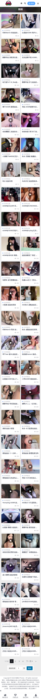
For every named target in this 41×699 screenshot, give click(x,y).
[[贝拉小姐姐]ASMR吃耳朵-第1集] (10, 640)
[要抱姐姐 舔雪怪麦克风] (30, 442)
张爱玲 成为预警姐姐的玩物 (11, 281)
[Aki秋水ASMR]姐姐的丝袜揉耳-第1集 (30, 602)
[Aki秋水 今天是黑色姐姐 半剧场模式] (30, 491)
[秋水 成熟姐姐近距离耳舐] (30, 318)
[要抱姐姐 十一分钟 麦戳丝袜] (10, 442)
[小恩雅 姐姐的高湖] (10, 293)
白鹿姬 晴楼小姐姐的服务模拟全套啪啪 (11, 528)
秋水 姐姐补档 (8, 181)
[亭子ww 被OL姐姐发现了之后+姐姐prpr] (10, 343)
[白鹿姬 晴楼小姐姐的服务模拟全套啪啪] (10, 516)
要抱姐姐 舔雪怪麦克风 (30, 453)
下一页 (28, 661)
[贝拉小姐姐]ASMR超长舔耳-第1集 (29, 627)
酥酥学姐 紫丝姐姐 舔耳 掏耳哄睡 (29, 528)
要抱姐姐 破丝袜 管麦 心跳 (10, 602)
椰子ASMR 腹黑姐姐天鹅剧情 (11, 108)
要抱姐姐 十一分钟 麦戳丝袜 (10, 454)
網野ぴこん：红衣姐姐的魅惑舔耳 (30, 405)
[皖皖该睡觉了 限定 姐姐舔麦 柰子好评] (30, 244)
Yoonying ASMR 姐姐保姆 (11, 503)
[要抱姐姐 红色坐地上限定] (10, 466)
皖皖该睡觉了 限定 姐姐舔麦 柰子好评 (29, 256)
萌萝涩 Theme (19, 678)
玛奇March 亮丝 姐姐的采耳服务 (10, 330)
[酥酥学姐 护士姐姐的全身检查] (30, 71)
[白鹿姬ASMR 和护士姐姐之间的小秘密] (30, 21)
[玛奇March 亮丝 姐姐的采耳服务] (10, 318)
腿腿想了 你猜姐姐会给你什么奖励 (30, 553)
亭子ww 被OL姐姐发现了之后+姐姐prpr (10, 355)
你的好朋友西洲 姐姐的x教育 (11, 553)
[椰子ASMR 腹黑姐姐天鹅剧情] (10, 95)
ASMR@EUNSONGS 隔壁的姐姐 (29, 207)
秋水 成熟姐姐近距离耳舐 (30, 330)
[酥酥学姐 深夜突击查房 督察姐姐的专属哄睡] (10, 46)
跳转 (29, 668)
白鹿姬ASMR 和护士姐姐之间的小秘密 (30, 34)
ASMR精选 (7, 30)
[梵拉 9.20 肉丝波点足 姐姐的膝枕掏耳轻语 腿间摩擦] (30, 466)
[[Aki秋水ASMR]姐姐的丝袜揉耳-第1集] (30, 590)
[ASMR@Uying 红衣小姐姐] (30, 219)
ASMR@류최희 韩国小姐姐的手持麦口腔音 (11, 256)
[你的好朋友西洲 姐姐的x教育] (10, 541)
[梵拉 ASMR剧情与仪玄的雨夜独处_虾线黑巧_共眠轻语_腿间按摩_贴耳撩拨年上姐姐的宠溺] (30, 95)
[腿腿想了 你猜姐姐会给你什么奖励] (30, 541)
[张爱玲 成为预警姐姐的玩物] (10, 269)
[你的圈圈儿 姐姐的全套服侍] (10, 120)
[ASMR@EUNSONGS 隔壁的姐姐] (30, 194)
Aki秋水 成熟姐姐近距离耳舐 (30, 306)
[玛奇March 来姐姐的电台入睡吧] (10, 21)
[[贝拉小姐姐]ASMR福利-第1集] (30, 640)
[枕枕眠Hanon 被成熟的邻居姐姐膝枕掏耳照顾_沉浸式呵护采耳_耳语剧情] (30, 343)
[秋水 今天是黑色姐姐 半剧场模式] (30, 417)
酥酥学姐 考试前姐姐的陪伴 (11, 405)
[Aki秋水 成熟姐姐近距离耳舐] (30, 293)
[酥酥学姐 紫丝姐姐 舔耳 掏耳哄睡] (30, 516)
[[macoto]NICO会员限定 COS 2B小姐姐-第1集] (10, 615)
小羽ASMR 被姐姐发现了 (30, 380)
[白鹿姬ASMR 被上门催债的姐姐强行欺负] (10, 368)
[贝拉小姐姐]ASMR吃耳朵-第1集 (10, 652)
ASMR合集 (7, 204)
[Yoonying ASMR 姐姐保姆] (10, 491)
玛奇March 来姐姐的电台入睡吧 (10, 34)
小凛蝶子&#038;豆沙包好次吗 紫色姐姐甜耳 (11, 157)
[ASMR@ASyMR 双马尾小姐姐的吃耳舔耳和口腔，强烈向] (10, 194)
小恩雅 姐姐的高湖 (9, 305)
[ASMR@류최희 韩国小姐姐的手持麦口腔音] (10, 244)
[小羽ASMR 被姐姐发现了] (30, 368)
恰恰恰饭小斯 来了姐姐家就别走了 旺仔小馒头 (30, 132)
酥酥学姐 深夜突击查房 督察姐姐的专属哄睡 (11, 58)
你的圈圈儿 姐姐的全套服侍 (11, 132)
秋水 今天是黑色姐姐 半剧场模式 (29, 429)
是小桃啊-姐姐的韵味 (10, 575)
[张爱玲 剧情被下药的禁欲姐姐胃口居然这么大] (30, 565)
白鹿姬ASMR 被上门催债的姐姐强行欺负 (11, 380)
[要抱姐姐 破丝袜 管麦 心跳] (10, 590)
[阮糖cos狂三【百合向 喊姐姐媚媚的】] (30, 269)
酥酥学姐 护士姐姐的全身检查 (30, 83)
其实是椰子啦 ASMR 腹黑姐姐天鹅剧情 (29, 58)
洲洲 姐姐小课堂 (8, 428)
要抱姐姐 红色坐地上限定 (11, 479)
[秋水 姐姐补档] (10, 170)
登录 (32, 3)
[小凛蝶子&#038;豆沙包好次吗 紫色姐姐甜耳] (10, 145)
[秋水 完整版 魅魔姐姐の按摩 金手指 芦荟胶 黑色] (30, 145)
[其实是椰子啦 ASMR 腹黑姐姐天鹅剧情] (30, 46)
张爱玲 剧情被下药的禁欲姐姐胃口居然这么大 (30, 578)
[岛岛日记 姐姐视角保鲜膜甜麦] (30, 170)
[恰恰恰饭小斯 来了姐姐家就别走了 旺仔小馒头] (30, 120)
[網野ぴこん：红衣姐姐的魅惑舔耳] (30, 392)
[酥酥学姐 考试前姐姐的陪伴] (10, 392)
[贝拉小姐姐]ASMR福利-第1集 (29, 652)
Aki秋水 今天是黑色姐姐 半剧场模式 (30, 503)
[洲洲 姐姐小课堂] (10, 417)
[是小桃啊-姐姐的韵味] (10, 565)
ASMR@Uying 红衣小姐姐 (30, 231)
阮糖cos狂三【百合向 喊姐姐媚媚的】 (29, 281)
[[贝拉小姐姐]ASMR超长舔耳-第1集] (30, 615)
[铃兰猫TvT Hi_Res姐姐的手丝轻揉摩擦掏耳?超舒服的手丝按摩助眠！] (10, 71)
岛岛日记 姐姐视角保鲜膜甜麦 (30, 182)
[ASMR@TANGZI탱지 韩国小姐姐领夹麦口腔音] (10, 219)
